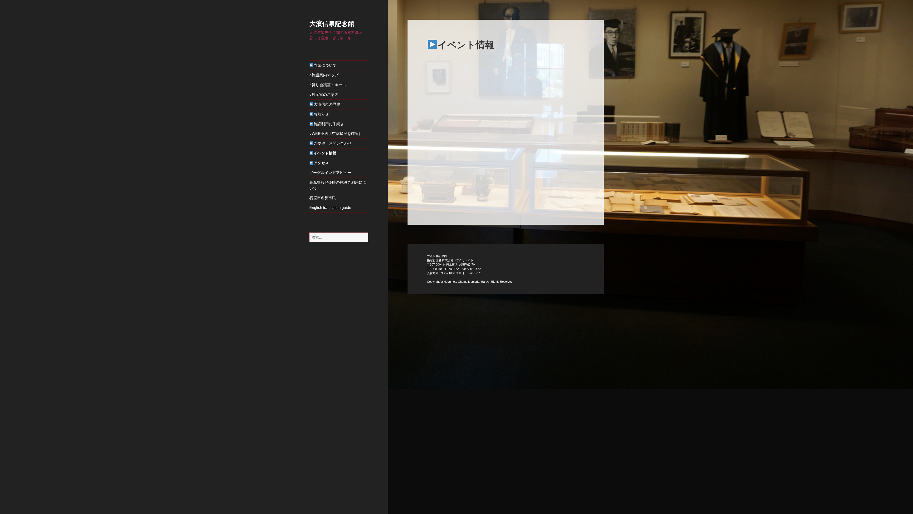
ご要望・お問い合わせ (333, 143)
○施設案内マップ (323, 75)
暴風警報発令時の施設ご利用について (337, 185)
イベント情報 (325, 153)
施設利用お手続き (329, 124)
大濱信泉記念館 (331, 23)
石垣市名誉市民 (322, 198)
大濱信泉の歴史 (327, 104)
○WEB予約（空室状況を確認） (335, 134)
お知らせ (321, 114)
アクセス (321, 163)
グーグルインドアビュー (330, 173)
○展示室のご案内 (323, 95)
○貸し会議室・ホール (327, 85)
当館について (325, 65)
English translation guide (330, 208)
